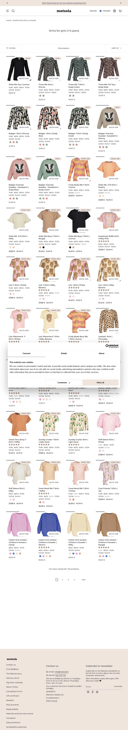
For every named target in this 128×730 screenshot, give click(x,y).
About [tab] (101, 353)
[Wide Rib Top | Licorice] (19, 69)
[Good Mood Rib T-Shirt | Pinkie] (79, 473)
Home (8, 20)
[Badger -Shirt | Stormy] (19, 118)
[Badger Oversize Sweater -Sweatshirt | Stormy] (109, 118)
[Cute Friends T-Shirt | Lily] (109, 473)
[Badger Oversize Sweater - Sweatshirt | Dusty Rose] (19, 169)
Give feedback (12, 669)
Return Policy (12, 687)
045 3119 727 (60, 675)
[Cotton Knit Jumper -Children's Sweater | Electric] (49, 525)
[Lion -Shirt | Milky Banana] (109, 270)
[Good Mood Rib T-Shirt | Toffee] (49, 473)
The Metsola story (14, 674)
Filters (12, 48)
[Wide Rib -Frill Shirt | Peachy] (109, 169)
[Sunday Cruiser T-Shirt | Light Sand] (49, 424)
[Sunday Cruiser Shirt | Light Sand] (79, 424)
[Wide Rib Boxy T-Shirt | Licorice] (79, 221)
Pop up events (12, 705)
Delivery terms (12, 678)
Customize (62, 382)
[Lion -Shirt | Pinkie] (79, 270)
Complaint (11, 718)
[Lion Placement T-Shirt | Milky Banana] (49, 321)
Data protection (13, 722)
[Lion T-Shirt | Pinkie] (19, 270)
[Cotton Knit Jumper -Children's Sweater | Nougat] (109, 525)
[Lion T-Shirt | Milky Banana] (49, 270)
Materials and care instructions (19, 713)
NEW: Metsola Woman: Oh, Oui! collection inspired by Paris (64, 3)
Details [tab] (64, 353)
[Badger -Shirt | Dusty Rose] (49, 118)
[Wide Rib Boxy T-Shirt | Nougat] (49, 221)
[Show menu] (7, 11)
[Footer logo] (12, 659)
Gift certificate (12, 696)
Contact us (11, 665)
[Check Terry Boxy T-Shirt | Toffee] (19, 424)
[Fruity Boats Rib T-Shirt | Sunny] (79, 169)
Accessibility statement (16, 727)
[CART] (120, 11)
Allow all (100, 382)
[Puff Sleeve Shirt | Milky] (19, 473)
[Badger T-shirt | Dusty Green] (79, 118)
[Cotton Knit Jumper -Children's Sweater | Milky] (79, 525)
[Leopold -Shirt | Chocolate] (109, 321)
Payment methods (14, 682)
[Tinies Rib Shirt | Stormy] (49, 69)
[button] (104, 241)
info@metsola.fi (61, 672)
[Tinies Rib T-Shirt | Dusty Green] (79, 69)
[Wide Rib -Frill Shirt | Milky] (19, 221)
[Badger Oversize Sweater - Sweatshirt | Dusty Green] (49, 169)
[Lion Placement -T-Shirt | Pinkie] (19, 321)
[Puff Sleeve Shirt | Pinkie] (109, 424)
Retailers (10, 700)
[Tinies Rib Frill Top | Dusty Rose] (109, 69)
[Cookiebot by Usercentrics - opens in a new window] (107, 346)
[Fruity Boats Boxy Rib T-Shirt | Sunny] (79, 321)
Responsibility (12, 709)
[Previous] (7, 3)
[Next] (121, 3)
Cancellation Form (14, 691)
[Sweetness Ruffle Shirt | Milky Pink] (109, 221)
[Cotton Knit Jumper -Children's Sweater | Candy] (19, 525)
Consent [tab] (26, 353)
